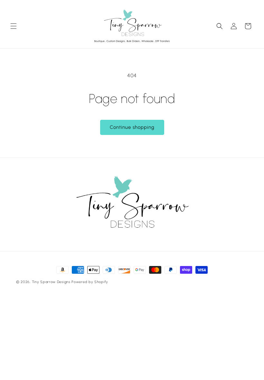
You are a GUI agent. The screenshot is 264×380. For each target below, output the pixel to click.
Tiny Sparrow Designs (51, 282)
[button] (13, 26)
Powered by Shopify (89, 282)
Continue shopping (132, 127)
